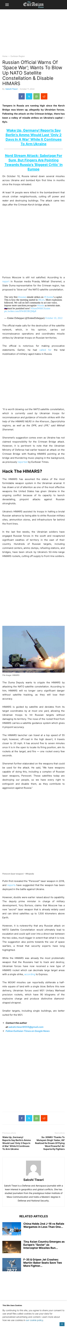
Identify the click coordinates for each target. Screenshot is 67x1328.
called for (45, 349)
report (5, 281)
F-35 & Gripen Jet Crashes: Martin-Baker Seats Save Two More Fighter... (42, 1262)
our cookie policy (34, 1320)
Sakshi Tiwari (11, 89)
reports (11, 885)
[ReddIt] (44, 96)
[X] (29, 96)
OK (62, 1324)
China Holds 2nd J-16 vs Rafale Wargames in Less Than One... (43, 1225)
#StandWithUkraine (40, 308)
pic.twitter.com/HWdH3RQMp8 (20, 311)
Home (4, 56)
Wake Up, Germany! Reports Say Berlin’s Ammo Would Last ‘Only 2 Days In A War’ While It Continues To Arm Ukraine (16, 1143)
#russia (40, 305)
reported (22, 461)
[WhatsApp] (36, 96)
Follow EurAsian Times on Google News (28, 1031)
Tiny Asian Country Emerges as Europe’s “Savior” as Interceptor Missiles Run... (44, 1244)
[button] (7, 4)
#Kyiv (41, 299)
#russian (22, 297)
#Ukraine (48, 297)
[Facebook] (22, 96)
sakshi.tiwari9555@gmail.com (25, 1026)
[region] (33, 33)
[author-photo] (33, 1175)
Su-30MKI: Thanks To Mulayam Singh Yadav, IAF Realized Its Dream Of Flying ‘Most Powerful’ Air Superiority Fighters (50, 1143)
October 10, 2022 (53, 318)
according (29, 974)
